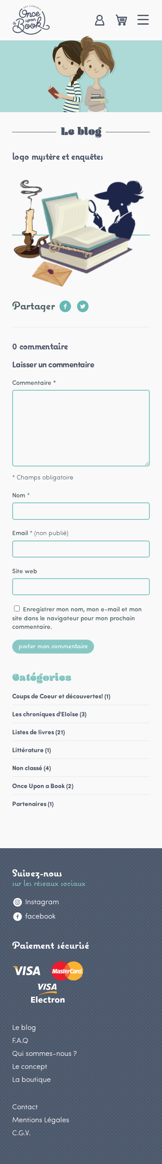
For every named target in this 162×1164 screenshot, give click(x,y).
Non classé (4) (31, 767)
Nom (18, 495)
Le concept (29, 1066)
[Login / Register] (99, 20)
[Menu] (143, 20)
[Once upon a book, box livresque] (31, 19)
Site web (24, 571)
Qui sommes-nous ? (44, 1053)
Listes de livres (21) (38, 732)
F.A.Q (20, 1040)
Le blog (24, 1027)
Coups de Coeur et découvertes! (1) (61, 696)
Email (20, 532)
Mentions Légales (40, 1119)
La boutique (31, 1079)
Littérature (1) (31, 749)
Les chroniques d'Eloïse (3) (49, 714)
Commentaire (34, 382)
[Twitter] (83, 303)
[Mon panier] (121, 20)
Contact (25, 1106)
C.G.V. (21, 1132)
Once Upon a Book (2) (42, 785)
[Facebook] (65, 303)
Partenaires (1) (33, 803)
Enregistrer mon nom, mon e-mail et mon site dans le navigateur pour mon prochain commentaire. (77, 618)
